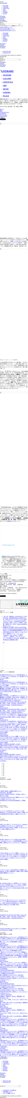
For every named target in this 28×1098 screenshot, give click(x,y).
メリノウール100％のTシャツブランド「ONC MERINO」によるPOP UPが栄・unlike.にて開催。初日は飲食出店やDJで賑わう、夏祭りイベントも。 (14, 812)
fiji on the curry (3, 115)
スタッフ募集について (9, 1093)
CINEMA (5, 12)
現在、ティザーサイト (17, 241)
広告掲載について (8, 1091)
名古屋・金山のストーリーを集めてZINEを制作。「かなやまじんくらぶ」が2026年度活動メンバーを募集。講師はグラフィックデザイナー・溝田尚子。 (13, 841)
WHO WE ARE (7, 51)
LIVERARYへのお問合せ (9, 1090)
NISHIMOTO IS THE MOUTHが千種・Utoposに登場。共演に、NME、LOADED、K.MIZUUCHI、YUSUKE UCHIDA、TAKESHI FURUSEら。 (13, 916)
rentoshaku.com (12, 583)
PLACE (5, 13)
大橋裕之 (2, 117)
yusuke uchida (3, 116)
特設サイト (11, 521)
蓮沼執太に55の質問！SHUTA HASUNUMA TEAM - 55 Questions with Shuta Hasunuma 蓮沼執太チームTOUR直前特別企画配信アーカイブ (15, 629)
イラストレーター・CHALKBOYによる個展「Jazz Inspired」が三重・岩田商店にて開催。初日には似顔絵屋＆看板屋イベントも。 (14, 871)
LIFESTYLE (6, 8)
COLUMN (5, 7)
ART (4, 9)
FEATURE (5, 5)
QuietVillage (3, 113)
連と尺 (2, 109)
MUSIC (5, 11)
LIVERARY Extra (4, 112)
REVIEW (5, 1070)
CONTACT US (7, 52)
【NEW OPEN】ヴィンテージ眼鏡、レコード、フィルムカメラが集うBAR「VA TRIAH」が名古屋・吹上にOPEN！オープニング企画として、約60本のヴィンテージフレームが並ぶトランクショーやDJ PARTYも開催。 (14, 856)
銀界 (1, 110)
